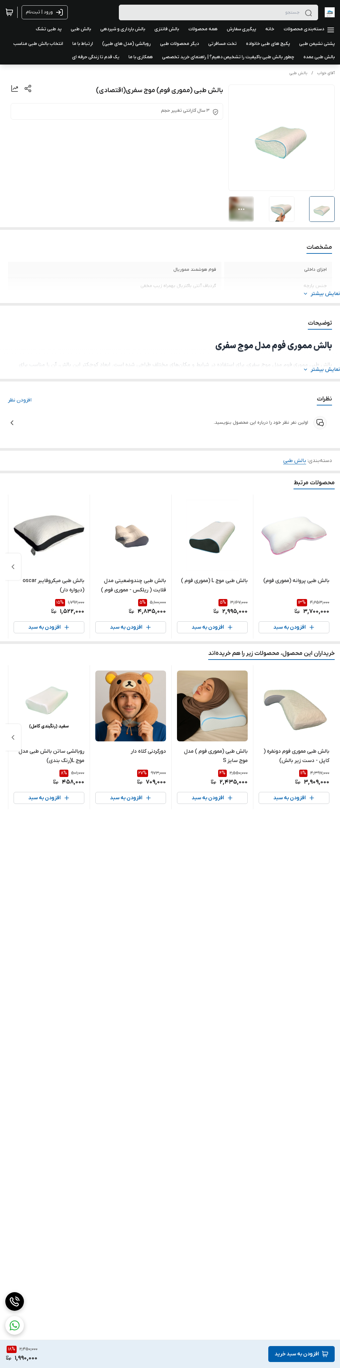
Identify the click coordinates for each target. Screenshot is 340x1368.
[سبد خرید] (9, 12)
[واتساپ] (14, 1325)
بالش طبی (298, 73)
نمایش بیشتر (325, 293)
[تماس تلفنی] (14, 1301)
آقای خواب (326, 73)
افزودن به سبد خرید (297, 1354)
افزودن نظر (20, 400)
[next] (13, 566)
